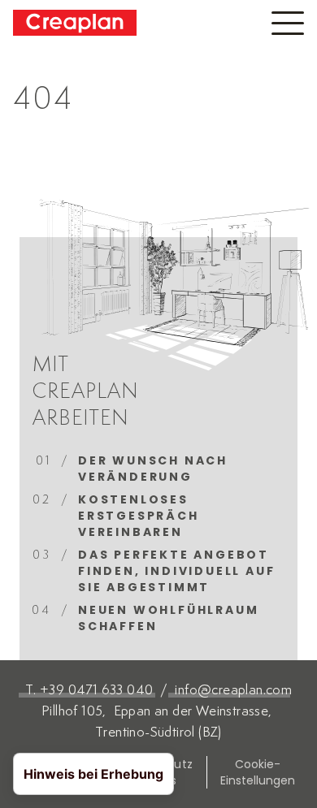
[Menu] (287, 23)
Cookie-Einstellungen (257, 772)
